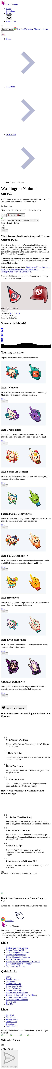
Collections (10, 11)
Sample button (27, 220)
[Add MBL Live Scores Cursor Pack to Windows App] (7, 653)
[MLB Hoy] (23, 593)
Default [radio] (12, 215)
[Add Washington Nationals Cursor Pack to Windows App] (7, 230)
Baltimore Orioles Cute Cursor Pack (23, 269)
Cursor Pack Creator (14, 986)
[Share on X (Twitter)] (26, 331)
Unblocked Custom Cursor (17, 993)
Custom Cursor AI (13, 984)
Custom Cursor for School (16, 997)
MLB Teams (15, 313)
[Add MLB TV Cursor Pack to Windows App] (7, 401)
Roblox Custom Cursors (15, 959)
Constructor (10, 981)
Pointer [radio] (21, 215)
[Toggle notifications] (2, 32)
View (3, 399)
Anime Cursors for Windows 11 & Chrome (23, 961)
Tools (9, 16)
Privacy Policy (12, 1019)
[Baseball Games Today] (23, 509)
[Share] (3, 228)
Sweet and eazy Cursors (15, 966)
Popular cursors (12, 979)
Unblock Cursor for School (17, 999)
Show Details (8, 1049)
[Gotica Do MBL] (23, 677)
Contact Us (10, 1017)
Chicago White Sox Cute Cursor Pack (16, 272)
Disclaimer (10, 1024)
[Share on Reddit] (26, 341)
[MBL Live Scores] (23, 635)
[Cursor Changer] (3, 4)
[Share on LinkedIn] (26, 336)
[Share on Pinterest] (26, 334)
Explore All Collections (10, 895)
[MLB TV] (23, 383)
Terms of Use (11, 1022)
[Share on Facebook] (26, 329)
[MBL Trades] (23, 425)
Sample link (16, 220)
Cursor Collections (13, 988)
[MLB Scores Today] (23, 467)
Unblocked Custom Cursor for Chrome (21, 995)
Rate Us (9, 1004)
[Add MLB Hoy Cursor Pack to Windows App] (7, 611)
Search (8, 977)
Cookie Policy (11, 1026)
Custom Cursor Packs (14, 990)
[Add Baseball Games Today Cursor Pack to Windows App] (7, 527)
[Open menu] (2, 26)
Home (8, 9)
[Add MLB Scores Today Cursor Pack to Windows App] (7, 485)
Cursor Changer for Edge (16, 955)
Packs (8, 13)
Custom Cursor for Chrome (17, 948)
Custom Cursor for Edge (16, 950)
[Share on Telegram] (26, 339)
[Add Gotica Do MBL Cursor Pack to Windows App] (7, 695)
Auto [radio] (3, 215)
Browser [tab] (8, 708)
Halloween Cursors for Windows (19, 964)
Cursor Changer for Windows (18, 957)
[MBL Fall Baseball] (23, 551)
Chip (36, 220)
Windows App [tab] (21, 708)
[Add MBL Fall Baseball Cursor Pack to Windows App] (7, 569)
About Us (10, 1015)
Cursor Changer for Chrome (17, 952)
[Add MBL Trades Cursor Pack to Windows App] (7, 443)
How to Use (11, 21)
